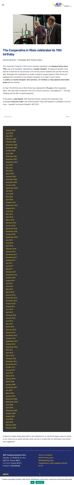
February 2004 (11, 428)
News (40, 60)
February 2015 (11, 315)
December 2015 (11, 298)
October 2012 (10, 344)
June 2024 (9, 133)
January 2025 (10, 130)
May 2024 (9, 136)
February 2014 (11, 329)
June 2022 (9, 153)
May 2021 (9, 168)
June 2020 (9, 194)
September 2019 (12, 205)
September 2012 (12, 347)
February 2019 (11, 222)
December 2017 (11, 254)
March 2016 (10, 292)
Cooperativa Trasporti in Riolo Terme (19, 66)
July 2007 (9, 390)
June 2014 (9, 321)
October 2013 (10, 338)
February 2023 (11, 142)
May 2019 (9, 214)
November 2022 (11, 147)
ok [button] (32, 482)
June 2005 (9, 419)
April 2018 (9, 246)
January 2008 (10, 384)
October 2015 (10, 303)
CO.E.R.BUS (36, 90)
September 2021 (12, 162)
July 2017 (9, 263)
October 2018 (10, 234)
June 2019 (9, 211)
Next (68, 116)
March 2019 (10, 220)
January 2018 (10, 251)
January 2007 (10, 396)
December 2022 (11, 145)
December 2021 (11, 156)
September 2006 (12, 402)
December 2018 (11, 228)
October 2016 (10, 277)
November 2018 (11, 231)
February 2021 (11, 176)
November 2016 (11, 275)
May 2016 (9, 289)
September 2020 (12, 188)
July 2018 (9, 240)
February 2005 (11, 425)
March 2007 (10, 393)
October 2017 (10, 260)
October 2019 (10, 202)
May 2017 (9, 269)
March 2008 (10, 381)
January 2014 (10, 332)
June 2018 (9, 243)
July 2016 (9, 283)
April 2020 (9, 199)
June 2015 (9, 309)
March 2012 (10, 355)
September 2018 (12, 237)
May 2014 (9, 324)
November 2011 (11, 364)
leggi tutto (40, 482)
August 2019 (10, 208)
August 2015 (10, 306)
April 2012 (9, 352)
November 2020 (11, 182)
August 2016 (10, 280)
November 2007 (11, 387)
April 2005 (9, 422)
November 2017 (11, 257)
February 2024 (11, 139)
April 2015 (9, 312)
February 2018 (11, 248)
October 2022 (10, 150)
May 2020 (9, 196)
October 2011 (10, 367)
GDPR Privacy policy (45, 457)
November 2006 (11, 399)
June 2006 (9, 404)
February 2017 (11, 272)
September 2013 (12, 341)
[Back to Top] (39, 474)
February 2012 (11, 358)
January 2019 (10, 225)
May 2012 (9, 350)
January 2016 (10, 295)
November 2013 (11, 335)
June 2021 (9, 165)
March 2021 (10, 173)
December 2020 (11, 179)
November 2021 (11, 159)
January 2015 (10, 318)
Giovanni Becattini (9, 60)
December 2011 (11, 361)
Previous (8, 116)
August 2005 (10, 416)
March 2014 (10, 326)
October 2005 (10, 413)
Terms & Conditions (45, 455)
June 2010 (9, 373)
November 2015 (11, 300)
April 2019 (9, 217)
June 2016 (9, 286)
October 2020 (10, 185)
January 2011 (10, 370)
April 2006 (9, 407)
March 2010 (10, 376)
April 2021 (9, 170)
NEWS (5, 474)
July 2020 (9, 191)
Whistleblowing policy (46, 460)
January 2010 (10, 378)
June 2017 (9, 266)
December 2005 (11, 410)
